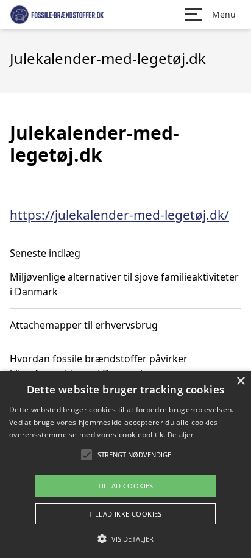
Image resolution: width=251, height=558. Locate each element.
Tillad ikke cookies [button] (125, 513)
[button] (125, 538)
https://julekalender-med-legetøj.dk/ (119, 214)
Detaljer (180, 434)
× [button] (240, 381)
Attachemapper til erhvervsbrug (84, 325)
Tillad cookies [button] (125, 485)
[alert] (125, 464)
